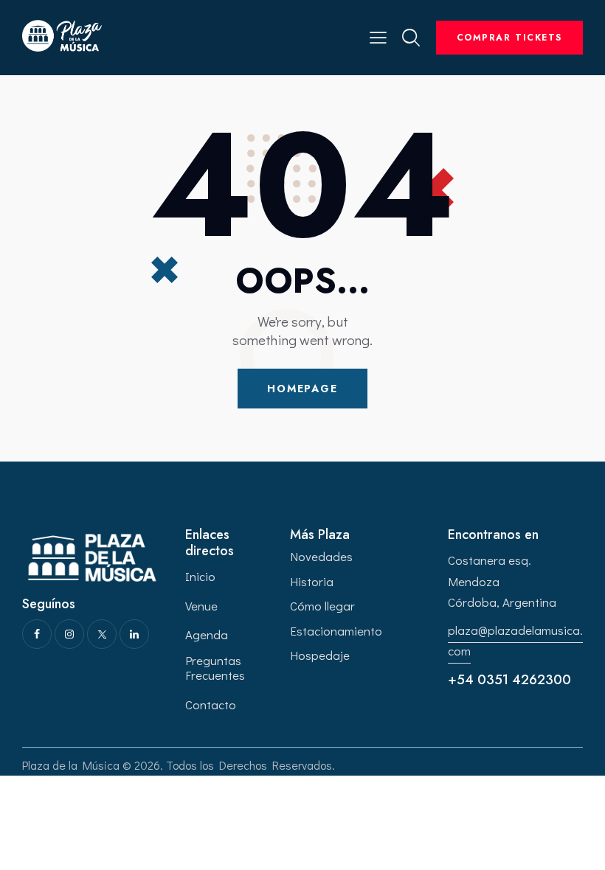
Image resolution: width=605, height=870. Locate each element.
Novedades (321, 556)
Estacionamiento (336, 630)
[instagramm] (69, 634)
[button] (378, 36)
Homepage (302, 388)
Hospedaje (320, 655)
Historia (311, 581)
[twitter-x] (102, 634)
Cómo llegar (322, 605)
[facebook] (37, 634)
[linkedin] (134, 634)
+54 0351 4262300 (509, 679)
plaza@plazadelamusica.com (515, 640)
